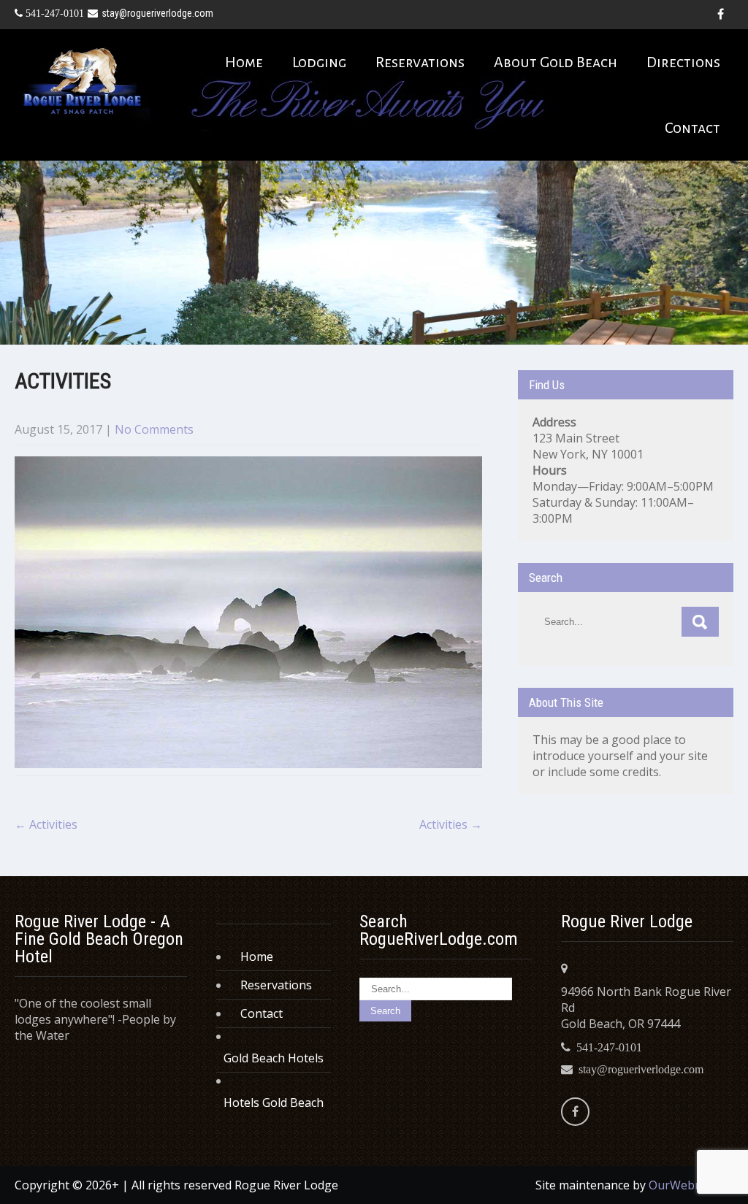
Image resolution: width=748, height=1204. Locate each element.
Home (244, 62)
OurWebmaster (691, 1185)
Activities (46, 824)
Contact (692, 128)
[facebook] (720, 14)
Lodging (319, 62)
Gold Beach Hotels (274, 1058)
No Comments (154, 429)
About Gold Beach (555, 62)
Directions (683, 62)
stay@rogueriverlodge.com (157, 13)
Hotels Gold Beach (274, 1102)
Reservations (420, 62)
